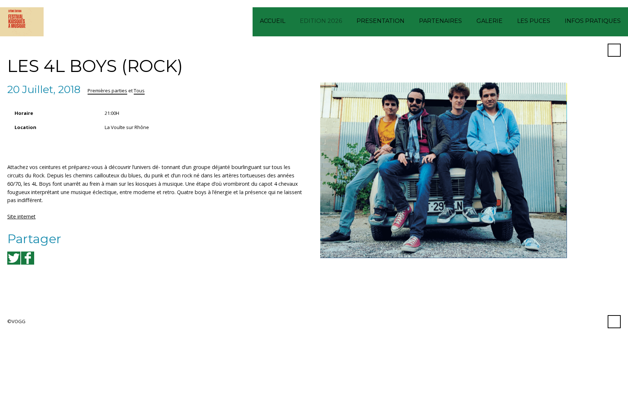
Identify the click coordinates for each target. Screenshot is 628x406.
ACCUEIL (272, 20)
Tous (139, 90)
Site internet (21, 216)
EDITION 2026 (321, 20)
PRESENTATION (380, 20)
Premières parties (107, 90)
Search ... (614, 50)
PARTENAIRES (440, 20)
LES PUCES (533, 20)
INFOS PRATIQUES (593, 20)
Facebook (596, 50)
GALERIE (489, 20)
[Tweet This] (13, 258)
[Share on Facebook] (27, 258)
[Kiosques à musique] (22, 21)
